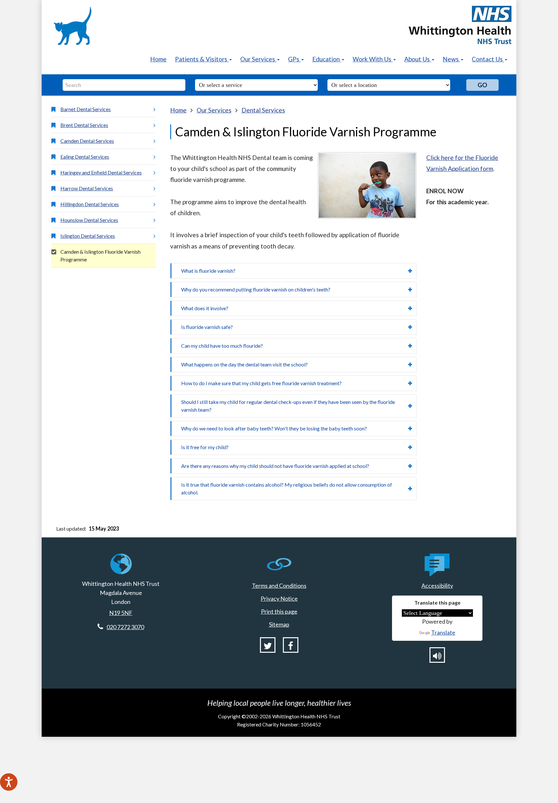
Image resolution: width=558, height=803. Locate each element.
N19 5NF (120, 612)
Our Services (214, 110)
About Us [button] (417, 59)
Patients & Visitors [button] (202, 59)
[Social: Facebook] (290, 645)
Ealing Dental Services (84, 156)
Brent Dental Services (84, 125)
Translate (443, 632)
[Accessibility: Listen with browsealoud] (437, 655)
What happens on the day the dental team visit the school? (244, 364)
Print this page (279, 611)
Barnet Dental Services (85, 109)
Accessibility (437, 585)
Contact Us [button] (488, 59)
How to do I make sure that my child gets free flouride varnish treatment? (261, 383)
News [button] (451, 59)
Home (158, 59)
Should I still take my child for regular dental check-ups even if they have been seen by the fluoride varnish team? (288, 406)
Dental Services (263, 110)
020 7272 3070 (125, 626)
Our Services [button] (258, 59)
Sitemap (279, 624)
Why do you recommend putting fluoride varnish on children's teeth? (255, 289)
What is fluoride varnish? (208, 271)
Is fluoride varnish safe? (207, 327)
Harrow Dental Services (86, 188)
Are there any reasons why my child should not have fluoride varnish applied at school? (275, 466)
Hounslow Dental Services (89, 220)
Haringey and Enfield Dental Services (101, 172)
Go (482, 85)
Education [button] (326, 59)
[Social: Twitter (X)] (267, 645)
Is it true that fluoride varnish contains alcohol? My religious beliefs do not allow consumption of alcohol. (286, 488)
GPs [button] (294, 59)
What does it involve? (204, 308)
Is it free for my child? (205, 447)
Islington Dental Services (87, 236)
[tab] (293, 270)
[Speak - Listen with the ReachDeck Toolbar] (8, 782)
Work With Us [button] (373, 59)
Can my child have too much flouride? (222, 346)
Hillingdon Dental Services (89, 204)
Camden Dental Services (87, 141)
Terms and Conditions (279, 585)
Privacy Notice (279, 598)
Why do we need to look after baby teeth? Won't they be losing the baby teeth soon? (274, 428)
